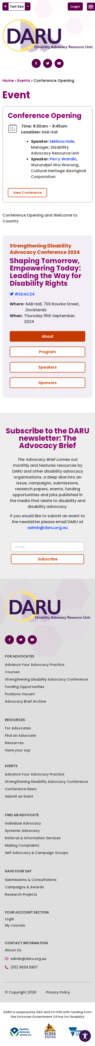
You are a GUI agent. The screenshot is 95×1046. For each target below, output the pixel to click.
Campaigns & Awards (24, 887)
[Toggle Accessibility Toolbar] (85, 1036)
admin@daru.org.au (47, 527)
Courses (12, 672)
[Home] (86, 6)
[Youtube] (59, 63)
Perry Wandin (63, 159)
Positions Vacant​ (20, 694)
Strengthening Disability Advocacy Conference (46, 781)
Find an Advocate (20, 735)
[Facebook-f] (36, 63)
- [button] (28, 6)
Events (23, 80)
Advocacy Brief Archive (25, 701)
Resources (14, 742)
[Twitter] (47, 63)
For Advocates (18, 728)
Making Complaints (22, 845)
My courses (15, 925)
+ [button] (5, 6)
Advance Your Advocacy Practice (34, 664)
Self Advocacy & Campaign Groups (36, 852)
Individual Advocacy (23, 823)
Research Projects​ (21, 894)
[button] (91, 7)
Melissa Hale (62, 141)
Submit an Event (19, 796)
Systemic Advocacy (22, 830)
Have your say (17, 750)
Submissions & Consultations (31, 879)
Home (8, 80)
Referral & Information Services (33, 838)
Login (9, 919)
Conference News (21, 789)
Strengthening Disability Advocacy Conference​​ (46, 679)
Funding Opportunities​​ (24, 686)
